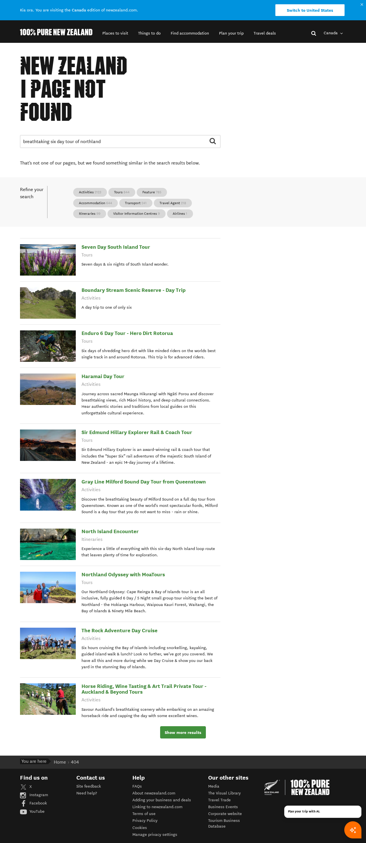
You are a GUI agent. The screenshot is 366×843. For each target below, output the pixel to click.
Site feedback (88, 786)
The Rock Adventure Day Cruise (119, 630)
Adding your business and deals (161, 800)
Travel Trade (219, 800)
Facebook (37, 803)
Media (213, 786)
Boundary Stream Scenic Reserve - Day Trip (133, 290)
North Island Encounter (110, 531)
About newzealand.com (153, 793)
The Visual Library (224, 793)
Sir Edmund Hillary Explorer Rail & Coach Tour (136, 432)
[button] (115, 33)
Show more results (183, 732)
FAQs (137, 786)
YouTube (36, 811)
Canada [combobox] (331, 33)
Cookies (139, 827)
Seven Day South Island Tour (115, 247)
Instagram (38, 794)
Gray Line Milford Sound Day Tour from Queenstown (143, 481)
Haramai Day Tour (102, 376)
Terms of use (144, 813)
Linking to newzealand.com (157, 806)
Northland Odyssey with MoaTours (123, 574)
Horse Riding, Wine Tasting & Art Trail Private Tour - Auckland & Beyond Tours (143, 689)
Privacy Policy (145, 820)
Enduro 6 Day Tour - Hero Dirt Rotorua (127, 333)
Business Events (223, 806)
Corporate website (225, 813)
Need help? (86, 793)
